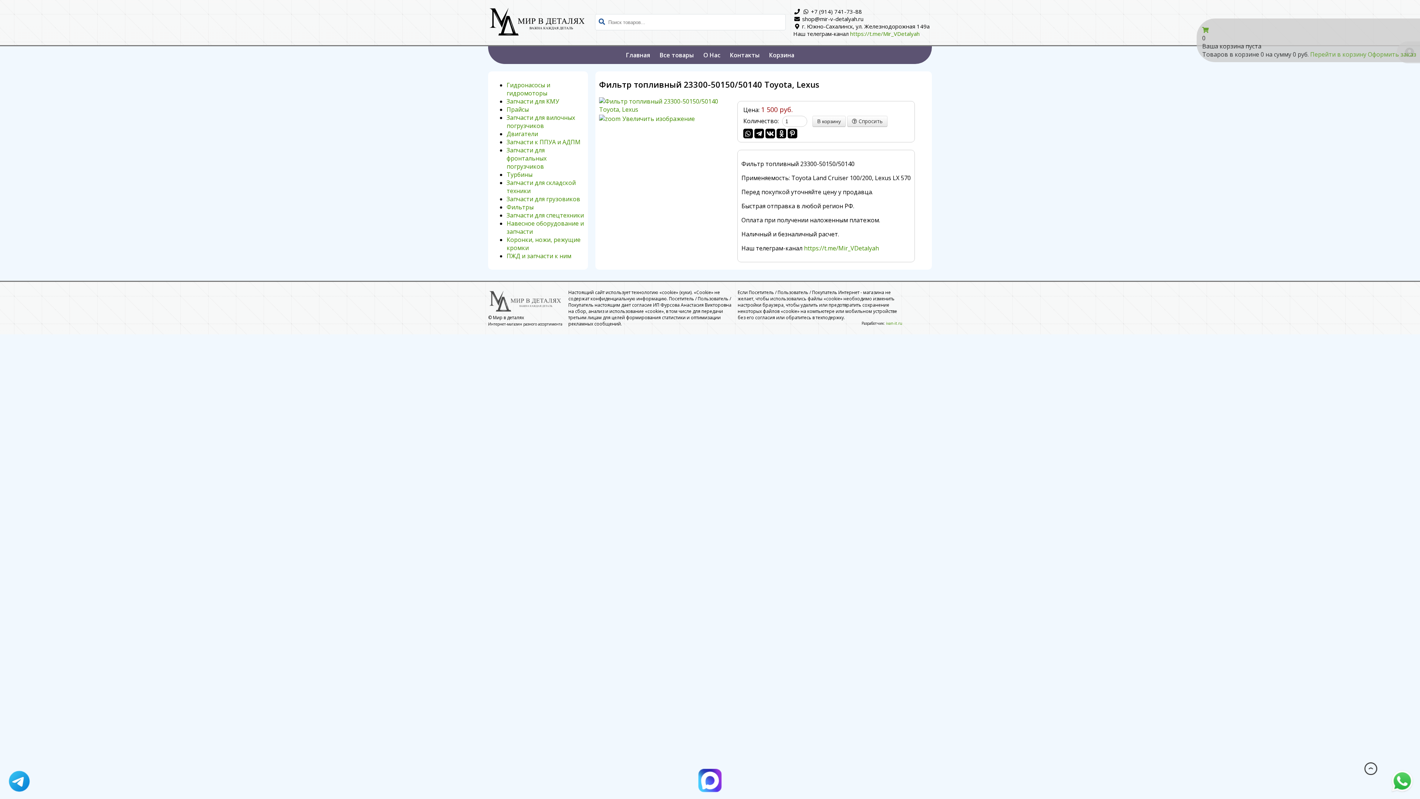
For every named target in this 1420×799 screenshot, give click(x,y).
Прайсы (518, 109)
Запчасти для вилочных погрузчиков (541, 122)
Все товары (677, 55)
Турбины (519, 175)
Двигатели (522, 134)
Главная (638, 55)
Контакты (745, 55)
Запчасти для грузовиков (543, 199)
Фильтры (520, 207)
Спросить (870, 121)
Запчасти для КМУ (533, 101)
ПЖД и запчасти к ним (539, 256)
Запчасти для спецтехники (545, 215)
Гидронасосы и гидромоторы (528, 89)
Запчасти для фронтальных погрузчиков (527, 158)
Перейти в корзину (1339, 54)
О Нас (711, 55)
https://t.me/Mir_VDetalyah (885, 33)
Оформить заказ (1392, 54)
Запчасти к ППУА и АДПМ (544, 142)
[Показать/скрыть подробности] (1205, 30)
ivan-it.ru (894, 323)
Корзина (781, 55)
